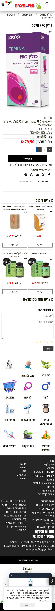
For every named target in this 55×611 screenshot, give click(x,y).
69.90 (45, 283)
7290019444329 (37, 132)
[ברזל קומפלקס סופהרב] (40, 279)
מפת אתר (50, 479)
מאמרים (23, 467)
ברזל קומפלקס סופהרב (40, 253)
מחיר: (49, 136)
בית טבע (50, 468)
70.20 (19, 236)
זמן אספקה (21, 474)
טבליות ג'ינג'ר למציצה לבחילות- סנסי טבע (40, 208)
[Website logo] (27, 6)
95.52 (19, 283)
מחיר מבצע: (43, 142)
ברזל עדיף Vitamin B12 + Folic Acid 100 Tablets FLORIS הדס (14, 208)
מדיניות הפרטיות (43, 600)
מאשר (27, 605)
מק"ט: (49, 132)
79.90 (29, 142)
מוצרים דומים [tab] (42, 181)
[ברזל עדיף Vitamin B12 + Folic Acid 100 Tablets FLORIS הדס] (14, 232)
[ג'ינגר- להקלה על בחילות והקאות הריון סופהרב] (14, 279)
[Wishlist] (8, 4)
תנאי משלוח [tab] (24, 181)
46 (40, 236)
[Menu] (52, 4)
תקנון (24, 471)
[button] (40, 245)
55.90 (37, 283)
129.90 (42, 136)
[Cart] (3, 4)
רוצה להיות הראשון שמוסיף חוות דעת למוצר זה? (30, 165)
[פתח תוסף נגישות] (52, 581)
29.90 (11, 283)
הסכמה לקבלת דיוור (46, 494)
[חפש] (46, 4)
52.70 (11, 236)
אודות (52, 460)
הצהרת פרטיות (48, 490)
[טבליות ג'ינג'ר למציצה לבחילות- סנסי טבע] (40, 232)
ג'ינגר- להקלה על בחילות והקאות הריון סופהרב (15, 255)
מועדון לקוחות (48, 464)
